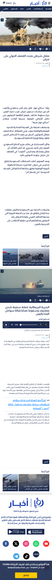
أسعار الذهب (38, 9)
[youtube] (46, 544)
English (9, 3)
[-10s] (40, 325)
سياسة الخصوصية (14, 567)
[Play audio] (6, 324)
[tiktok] (26, 556)
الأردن (29, 9)
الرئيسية (48, 9)
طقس (5, 9)
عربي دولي (45, 65)
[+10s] (46, 325)
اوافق (26, 575)
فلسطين (14, 9)
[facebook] (6, 544)
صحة (22, 9)
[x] (16, 544)
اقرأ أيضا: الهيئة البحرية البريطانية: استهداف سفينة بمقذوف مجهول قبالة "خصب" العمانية (28, 404)
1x (12, 325)
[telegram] (16, 556)
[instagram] (26, 544)
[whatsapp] (36, 544)
